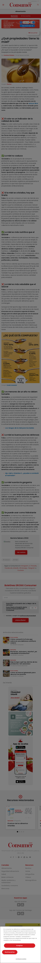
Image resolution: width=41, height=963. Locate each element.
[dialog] (20, 944)
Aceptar (19, 945)
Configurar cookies (21, 959)
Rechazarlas (10, 952)
